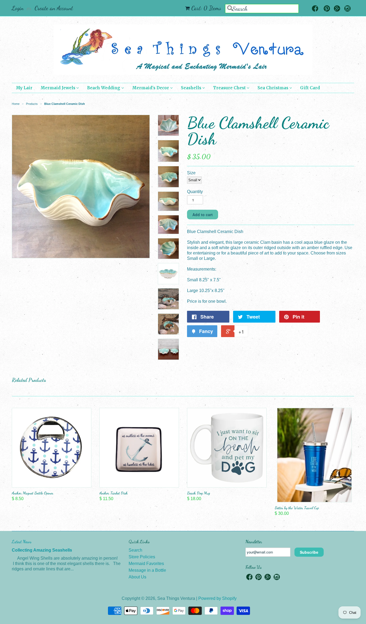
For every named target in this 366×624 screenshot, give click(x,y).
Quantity (195, 191)
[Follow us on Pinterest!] (327, 9)
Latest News (21, 541)
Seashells (191, 87)
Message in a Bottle (147, 570)
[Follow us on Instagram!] (347, 9)
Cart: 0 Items (206, 8)
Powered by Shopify (217, 598)
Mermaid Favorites (146, 563)
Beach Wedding (104, 87)
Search (135, 550)
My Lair (24, 87)
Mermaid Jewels (58, 87)
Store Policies (142, 557)
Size (191, 173)
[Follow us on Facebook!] (315, 9)
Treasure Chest (230, 87)
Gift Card (310, 87)
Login (18, 8)
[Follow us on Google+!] (337, 9)
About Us (137, 577)
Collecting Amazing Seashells (42, 550)
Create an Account (54, 8)
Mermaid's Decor (151, 87)
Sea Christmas (273, 87)
